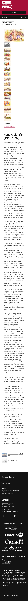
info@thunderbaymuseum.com (10, 511)
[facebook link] (3, 516)
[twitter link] (12, 516)
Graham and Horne (13, 460)
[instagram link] (6, 516)
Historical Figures (9, 126)
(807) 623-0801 (6, 509)
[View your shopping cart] (21, 17)
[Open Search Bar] (25, 17)
